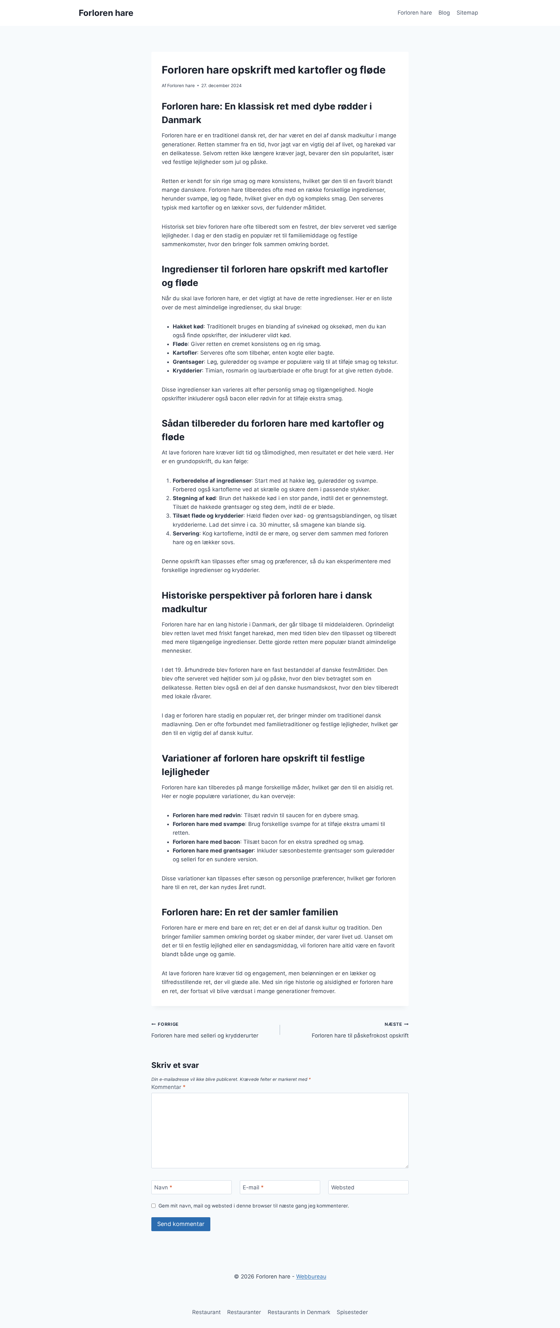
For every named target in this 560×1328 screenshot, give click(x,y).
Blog (444, 12)
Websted (343, 1187)
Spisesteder (352, 1312)
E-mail (253, 1187)
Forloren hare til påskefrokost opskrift (360, 1030)
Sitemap (467, 12)
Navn (163, 1187)
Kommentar (168, 1087)
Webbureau (311, 1276)
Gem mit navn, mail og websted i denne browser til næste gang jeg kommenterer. (253, 1206)
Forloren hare (415, 12)
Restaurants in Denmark (299, 1312)
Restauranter (244, 1312)
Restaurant (206, 1312)
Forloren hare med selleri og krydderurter (204, 1030)
